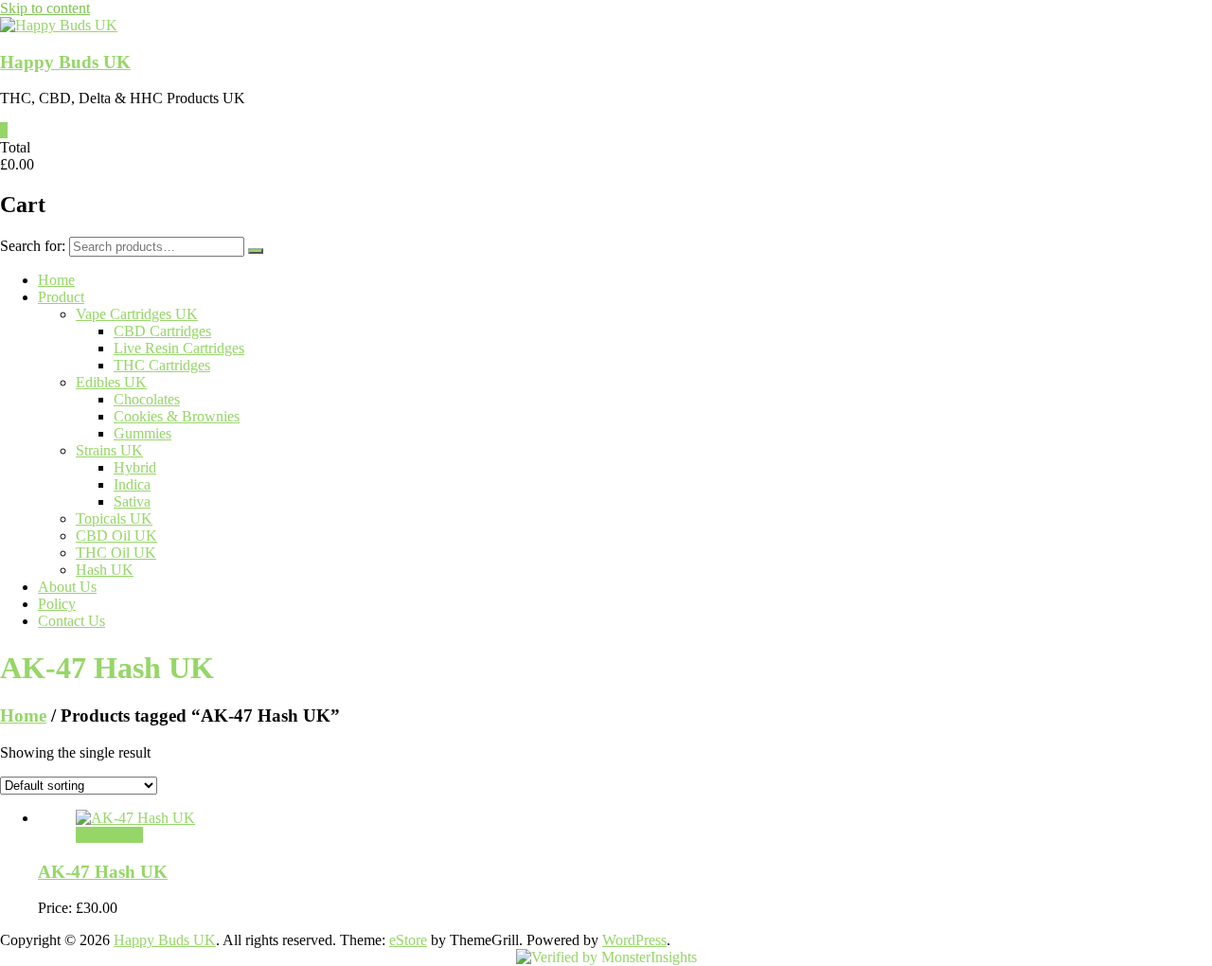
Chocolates (147, 399)
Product (61, 297)
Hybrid (135, 467)
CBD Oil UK (116, 536)
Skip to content (45, 8)
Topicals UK (114, 518)
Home (56, 280)
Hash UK (105, 570)
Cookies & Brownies (177, 416)
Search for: (32, 246)
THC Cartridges (162, 365)
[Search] (255, 251)
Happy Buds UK (65, 62)
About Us (67, 587)
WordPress (634, 940)
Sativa (132, 501)
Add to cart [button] (109, 835)
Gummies (142, 433)
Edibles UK (111, 382)
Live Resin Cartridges (179, 348)
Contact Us (71, 621)
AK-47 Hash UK (103, 872)
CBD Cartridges (162, 331)
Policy (57, 604)
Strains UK (109, 450)
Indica (132, 484)
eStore (408, 940)
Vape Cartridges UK (137, 314)
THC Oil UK (116, 553)
